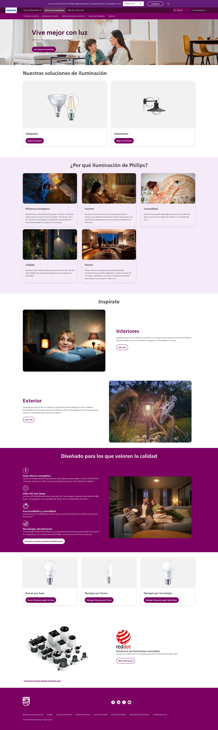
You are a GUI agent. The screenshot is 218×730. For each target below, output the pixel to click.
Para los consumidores (54, 10)
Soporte (111, 16)
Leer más (122, 347)
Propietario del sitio (83, 714)
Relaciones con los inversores (33, 714)
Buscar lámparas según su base (41, 600)
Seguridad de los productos (139, 714)
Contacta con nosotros (64, 714)
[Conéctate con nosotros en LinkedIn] (118, 702)
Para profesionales (32, 10)
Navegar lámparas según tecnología (161, 600)
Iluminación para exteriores (73, 16)
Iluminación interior (50, 16)
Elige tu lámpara (35, 140)
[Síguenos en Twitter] (124, 702)
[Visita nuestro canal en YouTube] (129, 702)
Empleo (50, 714)
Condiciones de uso (160, 714)
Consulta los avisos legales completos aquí (42, 680)
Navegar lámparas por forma (99, 600)
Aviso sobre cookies (101, 714)
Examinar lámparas (97, 16)
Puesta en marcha (31, 16)
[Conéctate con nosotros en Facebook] (113, 702)
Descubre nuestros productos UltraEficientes (44, 541)
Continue (155, 3)
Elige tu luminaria (124, 140)
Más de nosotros (75, 10)
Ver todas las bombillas (44, 49)
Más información (125, 660)
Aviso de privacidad (118, 714)
